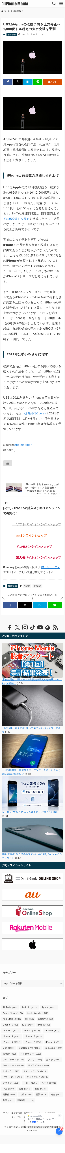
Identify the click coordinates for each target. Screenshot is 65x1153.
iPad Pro (11, 1030)
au (29, 1019)
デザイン (11, 1083)
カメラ (53, 1059)
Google (10, 1025)
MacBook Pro (30, 1048)
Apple (27, 586)
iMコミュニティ (50, 567)
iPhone (37, 586)
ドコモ (30, 1083)
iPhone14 (12, 1042)
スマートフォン (35, 1071)
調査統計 (26, 1100)
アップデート (13, 1059)
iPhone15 (33, 1042)
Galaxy (45, 1019)
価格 (25, 1088)
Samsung (53, 1048)
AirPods (10, 1007)
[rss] (55, 627)
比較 (26, 1094)
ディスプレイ (37, 1077)
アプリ (35, 1059)
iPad (44, 1025)
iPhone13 (34, 1036)
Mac (9, 1048)
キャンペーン (13, 1065)
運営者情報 (17, 1113)
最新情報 (12, 34)
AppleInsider (23, 444)
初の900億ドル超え (16, 218)
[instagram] (25, 627)
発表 (8, 1100)
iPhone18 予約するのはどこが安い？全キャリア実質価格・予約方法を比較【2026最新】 (42, 487)
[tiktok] (32, 627)
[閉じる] (59, 1115)
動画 (41, 1088)
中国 (9, 1088)
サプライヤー (38, 1065)
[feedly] (47, 627)
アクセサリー (30, 1054)
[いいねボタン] (7, 463)
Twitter (9, 1054)
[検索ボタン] (54, 3)
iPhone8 (51, 1030)
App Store (12, 1019)
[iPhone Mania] (15, 3)
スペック (11, 1071)
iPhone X (54, 1042)
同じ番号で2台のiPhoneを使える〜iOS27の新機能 (30, 812)
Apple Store (13, 1013)
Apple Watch (37, 1013)
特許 (41, 1094)
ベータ (49, 1083)
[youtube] (40, 627)
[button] (7, 82)
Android (30, 1007)
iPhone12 (12, 1036)
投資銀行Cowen (35, 413)
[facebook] (9, 627)
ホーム (6, 1113)
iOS (28, 1025)
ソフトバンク (13, 1077)
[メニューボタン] (61, 3)
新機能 (9, 1094)
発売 (56, 1094)
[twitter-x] (17, 627)
